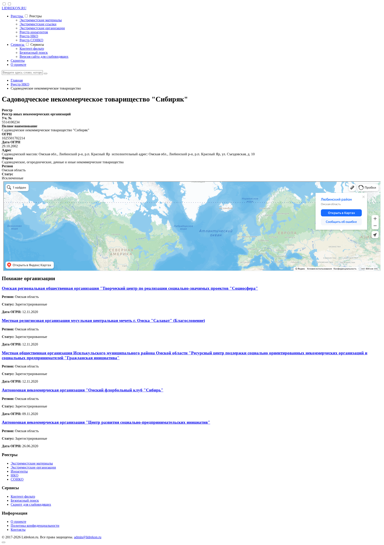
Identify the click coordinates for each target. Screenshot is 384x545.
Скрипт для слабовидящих (31, 504)
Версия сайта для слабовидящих (44, 56)
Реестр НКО (29, 36)
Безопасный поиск (34, 52)
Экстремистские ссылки (38, 24)
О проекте (18, 64)
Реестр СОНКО (31, 40)
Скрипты (18, 60)
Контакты (18, 529)
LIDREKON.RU (14, 8)
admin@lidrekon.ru (87, 537)
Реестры (17, 16)
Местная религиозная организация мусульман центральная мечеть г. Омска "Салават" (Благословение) (103, 320)
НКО (14, 475)
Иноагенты (19, 471)
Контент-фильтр (32, 48)
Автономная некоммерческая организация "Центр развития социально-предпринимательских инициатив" (106, 422)
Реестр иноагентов (34, 32)
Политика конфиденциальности (35, 525)
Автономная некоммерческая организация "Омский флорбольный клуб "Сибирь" (82, 390)
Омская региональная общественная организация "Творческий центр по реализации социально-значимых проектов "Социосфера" (130, 288)
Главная (17, 80)
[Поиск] (45, 73)
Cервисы (18, 44)
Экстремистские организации (42, 28)
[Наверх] (3, 542)
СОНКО (17, 479)
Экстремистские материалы (41, 20)
